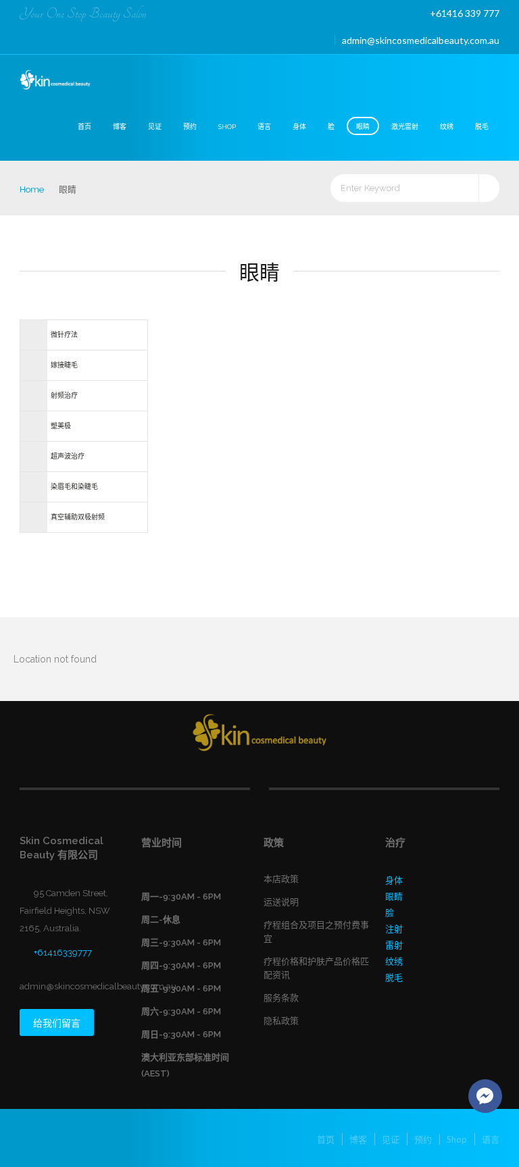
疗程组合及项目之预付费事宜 (316, 931)
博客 (119, 126)
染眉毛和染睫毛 (74, 486)
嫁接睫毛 (64, 365)
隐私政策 (281, 1021)
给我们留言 (56, 1023)
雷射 (394, 945)
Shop (227, 126)
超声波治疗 (67, 456)
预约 (190, 126)
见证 (155, 126)
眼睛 (363, 126)
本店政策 (281, 879)
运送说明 (281, 902)
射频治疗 (64, 395)
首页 (84, 126)
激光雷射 (404, 126)
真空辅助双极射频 (78, 517)
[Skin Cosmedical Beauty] (56, 81)
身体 (299, 126)
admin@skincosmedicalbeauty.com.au (420, 40)
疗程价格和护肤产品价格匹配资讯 (316, 968)
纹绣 (446, 126)
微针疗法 (64, 334)
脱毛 (482, 126)
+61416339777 (63, 953)
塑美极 (61, 426)
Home (32, 189)
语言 (264, 126)
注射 (394, 929)
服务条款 (281, 998)
